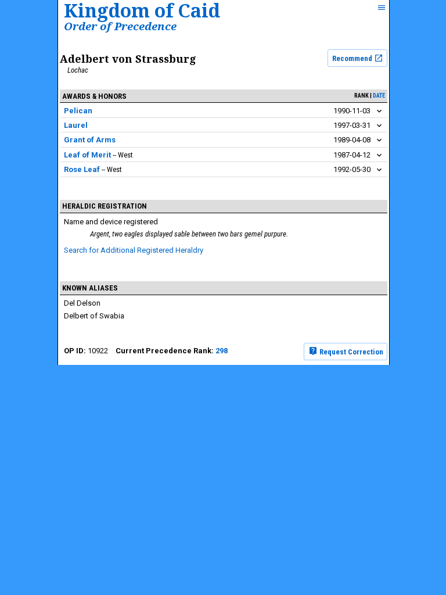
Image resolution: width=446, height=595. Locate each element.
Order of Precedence (120, 26)
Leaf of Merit (87, 154)
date (379, 95)
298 (221, 350)
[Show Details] (379, 111)
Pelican (78, 110)
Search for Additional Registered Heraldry (133, 250)
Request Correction (350, 351)
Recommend (353, 58)
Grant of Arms (90, 139)
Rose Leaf (82, 169)
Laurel (76, 125)
